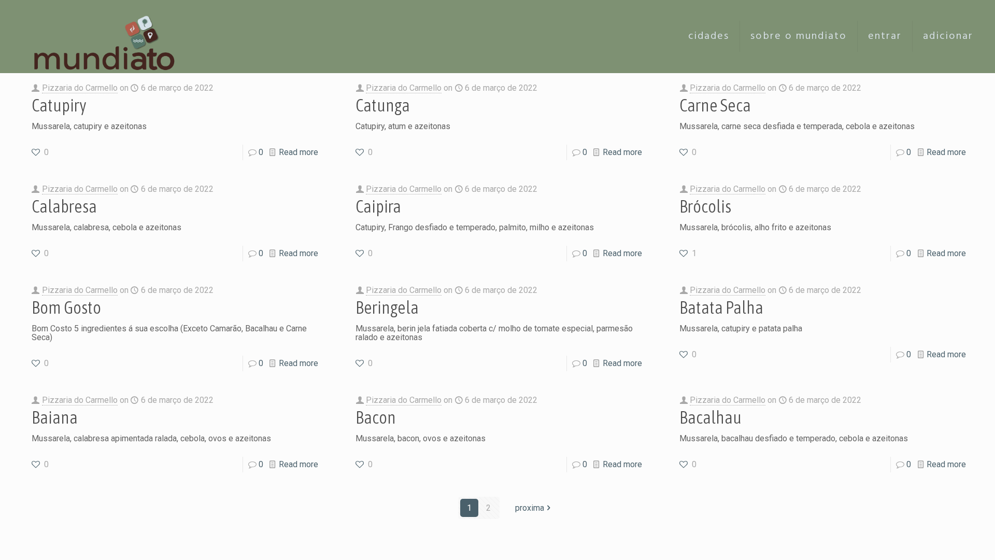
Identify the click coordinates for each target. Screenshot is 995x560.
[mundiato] (107, 36)
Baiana (55, 417)
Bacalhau (710, 417)
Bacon (376, 417)
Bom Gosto (66, 307)
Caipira (378, 206)
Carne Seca (715, 105)
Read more (298, 152)
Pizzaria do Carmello (80, 88)
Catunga (383, 105)
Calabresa (64, 206)
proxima (529, 508)
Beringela (387, 307)
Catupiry (59, 105)
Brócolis (705, 206)
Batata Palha (721, 307)
